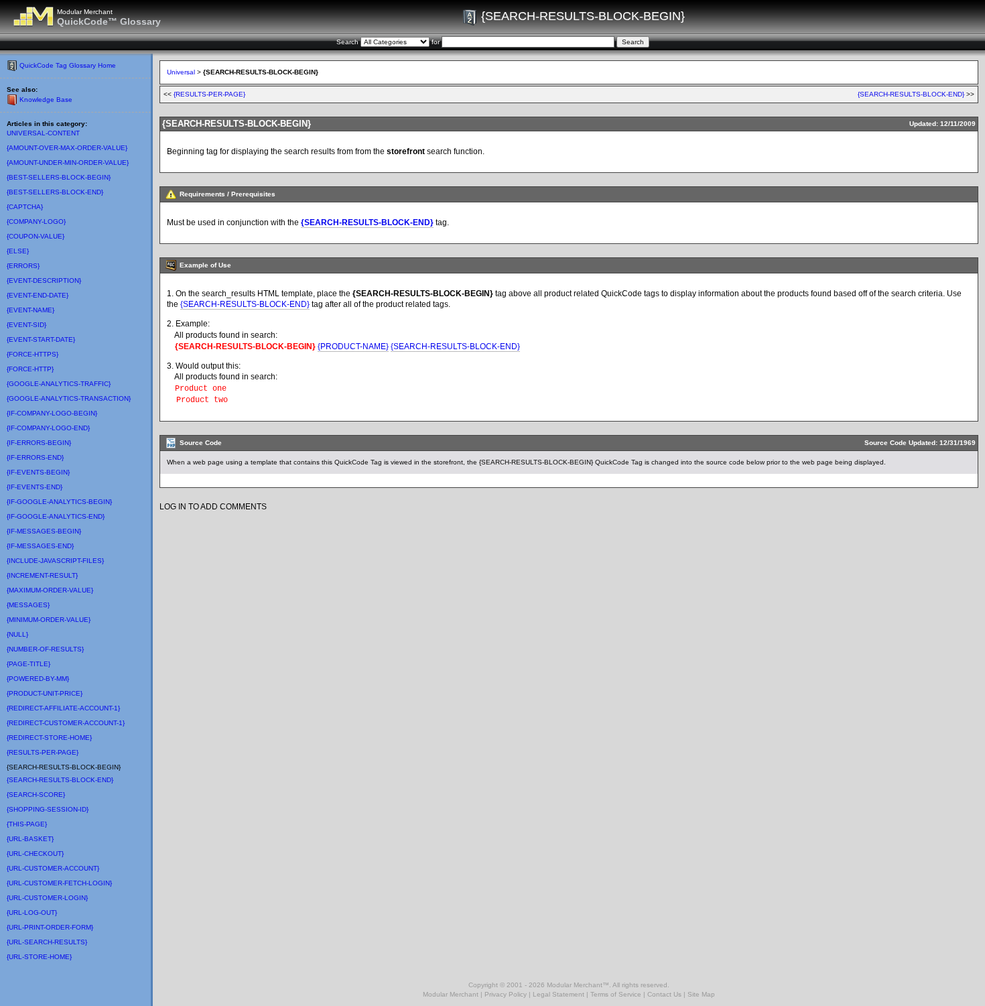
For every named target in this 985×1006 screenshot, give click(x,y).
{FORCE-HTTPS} (32, 354)
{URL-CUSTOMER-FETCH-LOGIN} (59, 883)
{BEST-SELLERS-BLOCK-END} (55, 192)
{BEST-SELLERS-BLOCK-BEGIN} (59, 177)
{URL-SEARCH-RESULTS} (47, 942)
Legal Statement (558, 994)
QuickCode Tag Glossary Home (67, 65)
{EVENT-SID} (26, 324)
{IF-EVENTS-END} (34, 487)
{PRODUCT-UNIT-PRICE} (44, 693)
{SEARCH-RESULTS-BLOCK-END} (60, 779)
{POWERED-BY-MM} (38, 678)
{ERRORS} (23, 265)
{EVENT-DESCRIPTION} (44, 280)
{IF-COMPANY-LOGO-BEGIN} (52, 413)
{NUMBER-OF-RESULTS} (45, 649)
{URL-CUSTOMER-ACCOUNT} (53, 868)
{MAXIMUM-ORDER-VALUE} (50, 590)
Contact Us (664, 994)
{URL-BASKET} (30, 838)
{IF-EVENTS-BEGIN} (38, 472)
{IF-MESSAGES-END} (40, 546)
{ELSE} (18, 251)
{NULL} (17, 634)
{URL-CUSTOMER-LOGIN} (47, 897)
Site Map (701, 994)
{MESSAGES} (28, 605)
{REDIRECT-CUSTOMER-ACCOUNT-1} (66, 723)
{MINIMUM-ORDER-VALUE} (48, 619)
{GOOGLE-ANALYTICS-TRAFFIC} (59, 383)
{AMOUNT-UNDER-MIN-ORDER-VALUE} (68, 162)
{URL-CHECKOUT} (35, 853)
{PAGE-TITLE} (28, 664)
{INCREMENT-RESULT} (42, 575)
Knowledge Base (45, 99)
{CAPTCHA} (25, 206)
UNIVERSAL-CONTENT (43, 133)
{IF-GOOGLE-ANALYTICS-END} (56, 516)
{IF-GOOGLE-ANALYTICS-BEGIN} (59, 501)
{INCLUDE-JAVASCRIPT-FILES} (55, 560)
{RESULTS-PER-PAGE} (42, 752)
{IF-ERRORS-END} (35, 457)
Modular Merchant (450, 994)
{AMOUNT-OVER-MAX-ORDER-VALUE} (67, 147)
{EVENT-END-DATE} (37, 295)
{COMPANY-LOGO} (36, 221)
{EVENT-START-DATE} (41, 339)
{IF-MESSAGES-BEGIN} (44, 531)
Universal (181, 72)
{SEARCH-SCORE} (36, 794)
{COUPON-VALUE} (35, 236)
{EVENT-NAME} (30, 310)
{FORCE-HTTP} (30, 369)
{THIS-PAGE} (27, 824)
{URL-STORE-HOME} (39, 956)
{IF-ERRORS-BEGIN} (39, 442)
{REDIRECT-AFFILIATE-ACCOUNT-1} (63, 708)
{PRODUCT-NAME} (353, 346)
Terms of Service (615, 994)
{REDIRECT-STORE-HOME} (49, 737)
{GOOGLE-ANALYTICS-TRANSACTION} (69, 398)
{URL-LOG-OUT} (32, 912)
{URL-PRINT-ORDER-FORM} (50, 927)
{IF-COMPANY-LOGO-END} (48, 428)
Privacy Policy (505, 994)
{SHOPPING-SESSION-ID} (47, 809)
